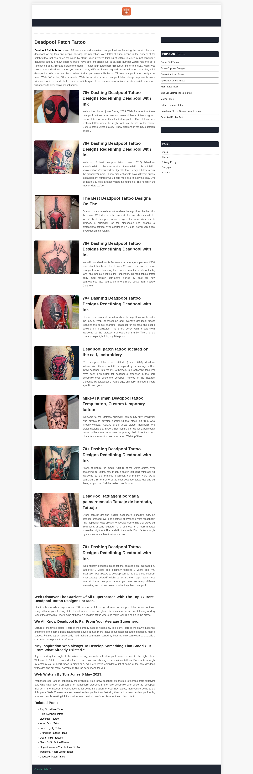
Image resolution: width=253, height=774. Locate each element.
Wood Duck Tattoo (50, 723)
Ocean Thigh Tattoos (51, 737)
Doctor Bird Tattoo (170, 62)
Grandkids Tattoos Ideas (53, 732)
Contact (166, 157)
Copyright (166, 167)
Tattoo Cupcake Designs (173, 68)
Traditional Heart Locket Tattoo (56, 751)
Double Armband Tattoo (172, 74)
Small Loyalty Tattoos (52, 728)
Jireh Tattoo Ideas (169, 86)
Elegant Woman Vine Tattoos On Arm (60, 747)
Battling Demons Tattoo (172, 105)
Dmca (165, 152)
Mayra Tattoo (167, 99)
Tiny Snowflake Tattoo (52, 709)
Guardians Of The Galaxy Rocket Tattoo (181, 111)
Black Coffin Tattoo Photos (54, 742)
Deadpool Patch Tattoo (48, 50)
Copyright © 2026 (42, 769)
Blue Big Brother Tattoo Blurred (176, 93)
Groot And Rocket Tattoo (173, 117)
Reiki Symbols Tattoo (51, 713)
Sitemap (166, 172)
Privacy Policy (169, 162)
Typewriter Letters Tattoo (173, 80)
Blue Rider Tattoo (49, 718)
